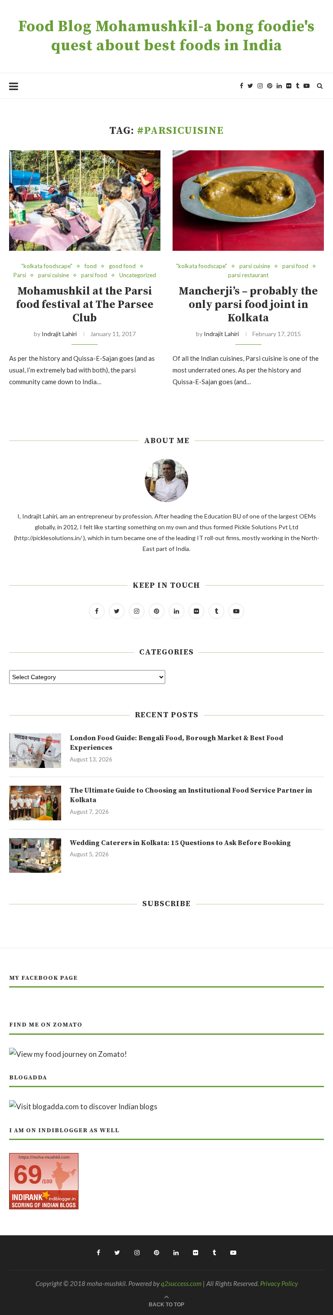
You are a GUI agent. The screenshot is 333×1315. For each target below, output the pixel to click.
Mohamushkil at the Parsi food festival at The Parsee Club (84, 305)
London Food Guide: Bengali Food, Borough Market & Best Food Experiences (176, 743)
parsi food (94, 275)
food (91, 266)
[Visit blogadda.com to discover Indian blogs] (83, 1106)
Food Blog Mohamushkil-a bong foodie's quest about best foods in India (166, 36)
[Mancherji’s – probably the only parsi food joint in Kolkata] (248, 200)
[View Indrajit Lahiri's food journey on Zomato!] (68, 1054)
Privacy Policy (279, 1283)
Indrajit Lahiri (59, 333)
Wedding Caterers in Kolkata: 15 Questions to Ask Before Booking (180, 843)
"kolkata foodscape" (46, 266)
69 (27, 1174)
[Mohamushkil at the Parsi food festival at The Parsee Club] (84, 200)
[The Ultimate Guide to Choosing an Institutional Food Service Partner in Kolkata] (35, 803)
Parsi (19, 275)
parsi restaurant (248, 275)
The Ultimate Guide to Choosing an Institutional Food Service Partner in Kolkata (191, 795)
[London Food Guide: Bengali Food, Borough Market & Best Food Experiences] (35, 750)
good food (122, 266)
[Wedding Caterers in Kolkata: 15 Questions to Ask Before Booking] (35, 855)
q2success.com (181, 1283)
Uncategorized (137, 275)
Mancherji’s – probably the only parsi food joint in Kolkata (248, 305)
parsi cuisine (53, 275)
